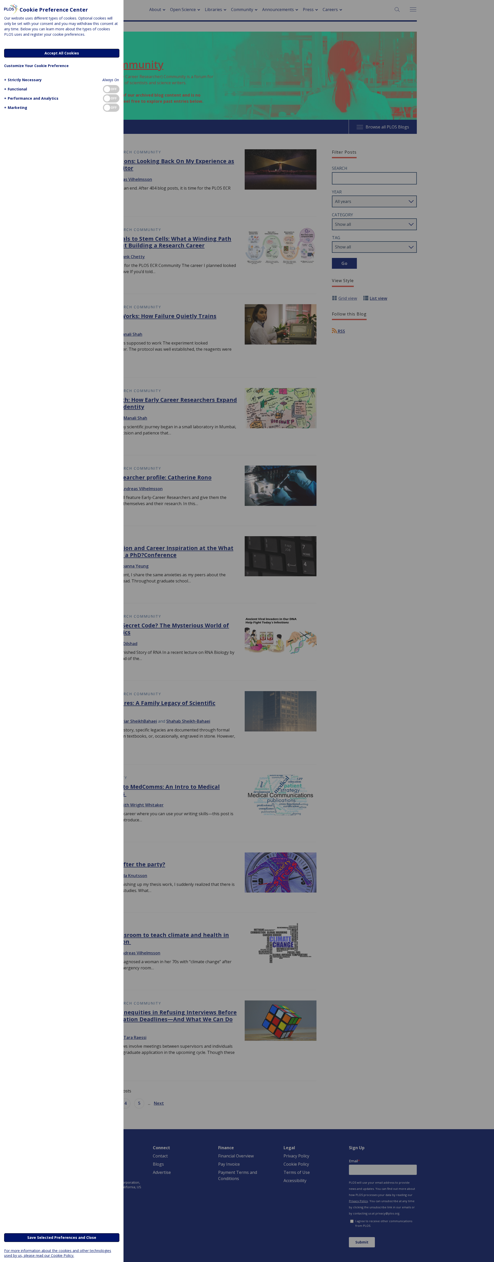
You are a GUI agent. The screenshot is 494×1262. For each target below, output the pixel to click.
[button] (23, 79)
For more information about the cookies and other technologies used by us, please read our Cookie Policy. (57, 1253)
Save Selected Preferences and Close (61, 1237)
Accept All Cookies (62, 53)
